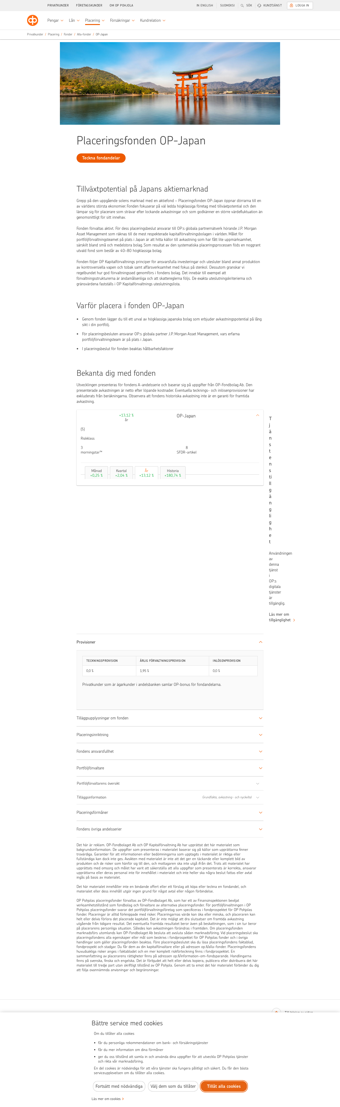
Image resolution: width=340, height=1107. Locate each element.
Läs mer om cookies (106, 1099)
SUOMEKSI (227, 5)
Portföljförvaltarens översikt (98, 783)
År (146, 473)
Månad (96, 473)
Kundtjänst (272, 5)
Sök (249, 5)
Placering (53, 34)
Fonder (68, 34)
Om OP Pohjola (121, 5)
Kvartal (121, 473)
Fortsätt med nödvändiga (119, 1086)
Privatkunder (58, 5)
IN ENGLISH (205, 5)
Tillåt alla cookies (224, 1086)
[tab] (95, 472)
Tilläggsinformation (91, 797)
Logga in (302, 5)
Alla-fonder (84, 34)
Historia (172, 473)
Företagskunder (89, 5)
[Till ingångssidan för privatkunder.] (32, 20)
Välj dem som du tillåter (173, 1086)
